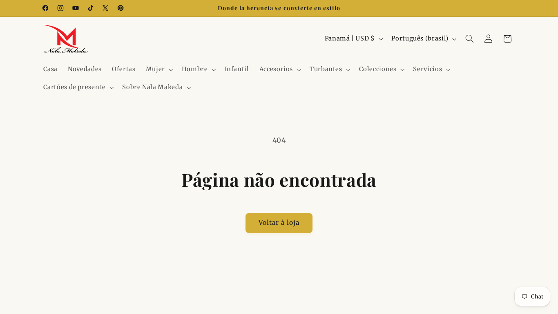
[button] (158, 69)
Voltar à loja (279, 223)
